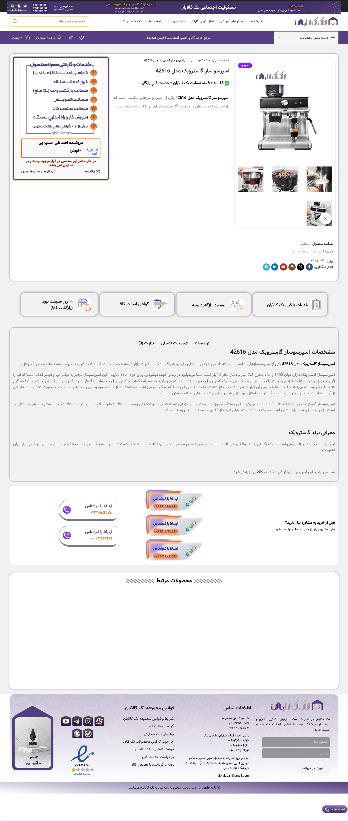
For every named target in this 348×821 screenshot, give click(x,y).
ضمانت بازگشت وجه (208, 305)
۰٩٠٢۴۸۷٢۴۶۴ (239, 750)
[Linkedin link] (274, 267)
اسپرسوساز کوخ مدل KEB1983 (53, 670)
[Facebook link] (309, 267)
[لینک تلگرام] (266, 267)
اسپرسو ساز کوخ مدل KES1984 (214, 670)
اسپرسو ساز (316, 251)
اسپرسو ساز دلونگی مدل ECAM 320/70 (294, 670)
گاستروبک (318, 260)
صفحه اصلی (222, 61)
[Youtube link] (283, 267)
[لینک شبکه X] (300, 267)
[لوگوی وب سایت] (316, 21)
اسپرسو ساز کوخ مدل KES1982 (133, 670)
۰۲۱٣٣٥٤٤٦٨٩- (238, 723)
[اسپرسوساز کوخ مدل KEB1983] (53, 628)
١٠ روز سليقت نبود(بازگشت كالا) (57, 304)
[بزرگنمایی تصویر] (326, 218)
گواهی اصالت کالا (134, 304)
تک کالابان (261, 472)
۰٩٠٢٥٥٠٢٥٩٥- (238, 740)
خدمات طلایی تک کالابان (287, 305)
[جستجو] (15, 21)
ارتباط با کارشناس (98, 506)
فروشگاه (208, 61)
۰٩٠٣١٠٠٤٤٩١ (240, 745)
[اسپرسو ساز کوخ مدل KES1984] (214, 628)
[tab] (202, 341)
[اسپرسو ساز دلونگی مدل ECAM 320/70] (295, 628)
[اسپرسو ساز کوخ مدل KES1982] (134, 628)
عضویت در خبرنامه (313, 768)
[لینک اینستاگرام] (292, 267)
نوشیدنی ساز (297, 251)
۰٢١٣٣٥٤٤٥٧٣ (238, 728)
